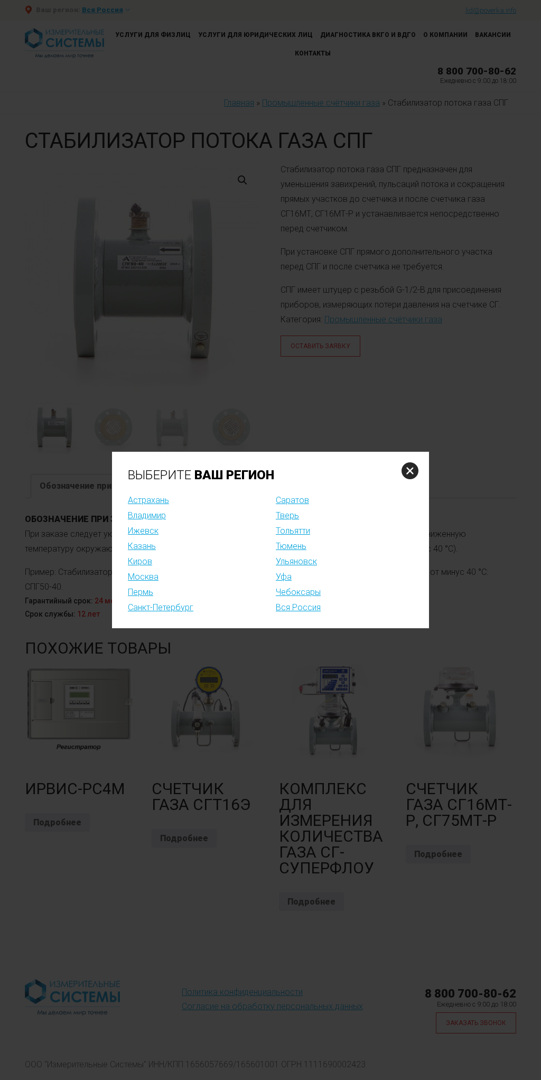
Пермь (140, 592)
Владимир (147, 515)
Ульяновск (296, 561)
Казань (142, 546)
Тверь (287, 515)
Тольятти (293, 531)
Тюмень (291, 546)
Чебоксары (298, 592)
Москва (143, 577)
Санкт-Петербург (160, 607)
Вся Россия (298, 607)
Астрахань (148, 500)
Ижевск (143, 531)
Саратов (292, 500)
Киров (140, 561)
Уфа (284, 577)
